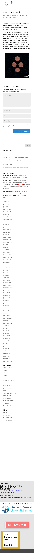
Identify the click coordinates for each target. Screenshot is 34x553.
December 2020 (7, 257)
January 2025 (7, 209)
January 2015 (7, 356)
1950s (5, 375)
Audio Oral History (8, 380)
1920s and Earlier (8, 368)
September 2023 (7, 219)
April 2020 (6, 277)
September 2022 (7, 229)
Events (5, 383)
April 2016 (6, 333)
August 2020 (6, 267)
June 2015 (6, 346)
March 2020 (6, 280)
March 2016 (6, 336)
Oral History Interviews (9, 393)
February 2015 (7, 353)
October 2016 (7, 320)
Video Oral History (8, 400)
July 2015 (5, 343)
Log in (5, 412)
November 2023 (7, 217)
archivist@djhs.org (26, 497)
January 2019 (7, 298)
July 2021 (5, 245)
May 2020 (6, 275)
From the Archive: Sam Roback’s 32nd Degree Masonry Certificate (16, 186)
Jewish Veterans (7, 388)
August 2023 (6, 222)
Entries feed (6, 415)
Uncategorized (7, 398)
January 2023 (7, 227)
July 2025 (5, 207)
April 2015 (6, 351)
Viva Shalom (6, 403)
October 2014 (7, 358)
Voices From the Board (9, 406)
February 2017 (7, 313)
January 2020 (7, 285)
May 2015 (6, 348)
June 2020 (6, 272)
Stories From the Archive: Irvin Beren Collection (16, 157)
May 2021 (6, 247)
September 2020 (7, 265)
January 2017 (7, 315)
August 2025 (6, 204)
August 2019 (6, 290)
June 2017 (6, 305)
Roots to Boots (7, 395)
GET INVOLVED (17, 525)
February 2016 (7, 338)
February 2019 (7, 295)
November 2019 (7, 287)
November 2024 (7, 212)
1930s (5, 370)
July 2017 (5, 303)
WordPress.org (7, 420)
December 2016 (7, 318)
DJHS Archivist (9, 15)
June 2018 (6, 300)
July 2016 (5, 328)
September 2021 (7, 242)
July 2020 (5, 270)
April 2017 (6, 308)
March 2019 (6, 293)
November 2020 (7, 260)
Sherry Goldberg (7, 164)
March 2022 (6, 234)
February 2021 (7, 255)
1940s (5, 373)
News (4, 390)
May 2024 (6, 214)
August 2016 (6, 325)
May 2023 (6, 224)
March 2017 (6, 310)
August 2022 (6, 232)
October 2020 (7, 262)
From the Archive (8, 385)
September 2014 (7, 361)
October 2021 (7, 239)
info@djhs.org (17, 490)
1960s (5, 378)
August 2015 (6, 341)
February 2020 (7, 282)
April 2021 (6, 250)
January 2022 (7, 237)
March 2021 (6, 252)
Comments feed (7, 417)
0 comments (12, 17)
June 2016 (6, 331)
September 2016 (7, 323)
